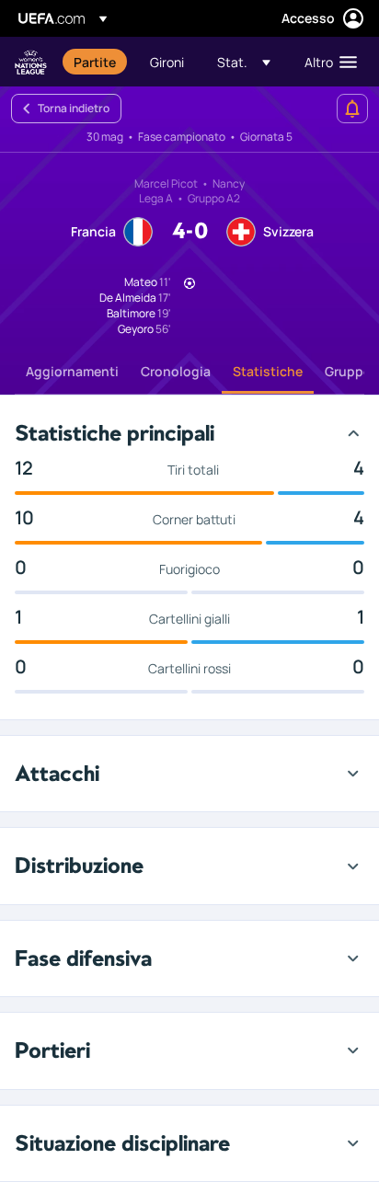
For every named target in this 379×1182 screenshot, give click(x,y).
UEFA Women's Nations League (31, 62)
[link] (95, 61)
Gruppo (348, 371)
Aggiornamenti (72, 371)
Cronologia (176, 371)
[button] (243, 61)
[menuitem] (96, 61)
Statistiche (268, 371)
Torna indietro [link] (73, 108)
